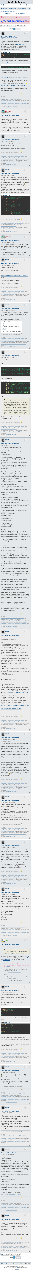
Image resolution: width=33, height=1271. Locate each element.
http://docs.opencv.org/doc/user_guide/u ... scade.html (15, 77)
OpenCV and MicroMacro (15, 14)
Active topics (12, 11)
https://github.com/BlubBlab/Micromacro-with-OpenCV (12, 97)
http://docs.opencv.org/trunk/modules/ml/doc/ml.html (14, 85)
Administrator (8, 111)
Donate (8, 966)
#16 (2, 992)
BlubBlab (7, 33)
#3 (1, 141)
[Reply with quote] (25, 33)
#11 (1, 739)
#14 (2, 894)
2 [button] (16, 29)
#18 (2, 1112)
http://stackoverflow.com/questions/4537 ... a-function (14, 275)
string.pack (25, 958)
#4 (1, 175)
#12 (2, 802)
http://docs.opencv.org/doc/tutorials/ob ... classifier (14, 62)
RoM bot (6, 21)
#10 (2, 636)
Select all (7, 52)
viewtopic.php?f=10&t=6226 (11, 106)
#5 (1, 242)
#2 (1, 116)
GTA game (18, 1266)
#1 (1, 38)
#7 (1, 310)
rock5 (7, 940)
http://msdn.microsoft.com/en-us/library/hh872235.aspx (15, 705)
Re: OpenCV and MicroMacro (10, 115)
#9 (1, 445)
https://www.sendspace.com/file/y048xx (11, 708)
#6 (1, 265)
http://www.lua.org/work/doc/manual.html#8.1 (17, 692)
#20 (2, 1220)
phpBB (10, 1267)
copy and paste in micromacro (14, 971)
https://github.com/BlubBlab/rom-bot (8, 100)
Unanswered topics (4, 11)
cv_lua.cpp (4, 324)
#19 (2, 1154)
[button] (20, 29)
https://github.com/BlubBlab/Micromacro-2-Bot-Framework (13, 103)
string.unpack (6, 959)
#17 (2, 1072)
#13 (2, 847)
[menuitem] (4, 5)
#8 (1, 357)
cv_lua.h (4, 328)
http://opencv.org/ (20, 44)
